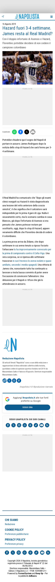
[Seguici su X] (13, 425)
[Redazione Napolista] (10, 345)
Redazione (10, 524)
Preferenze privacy (14, 543)
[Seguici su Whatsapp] (25, 425)
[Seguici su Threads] (30, 425)
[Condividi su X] (26, 132)
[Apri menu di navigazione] (51, 16)
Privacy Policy (15, 539)
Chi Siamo (11, 520)
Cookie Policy (14, 529)
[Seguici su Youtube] (41, 425)
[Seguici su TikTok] (36, 425)
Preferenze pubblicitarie (17, 534)
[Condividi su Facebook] (20, 132)
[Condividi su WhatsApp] (14, 132)
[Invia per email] (32, 132)
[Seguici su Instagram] (19, 425)
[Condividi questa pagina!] (3, 16)
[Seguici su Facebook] (8, 425)
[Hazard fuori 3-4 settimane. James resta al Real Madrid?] (27, 68)
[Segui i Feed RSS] (47, 425)
